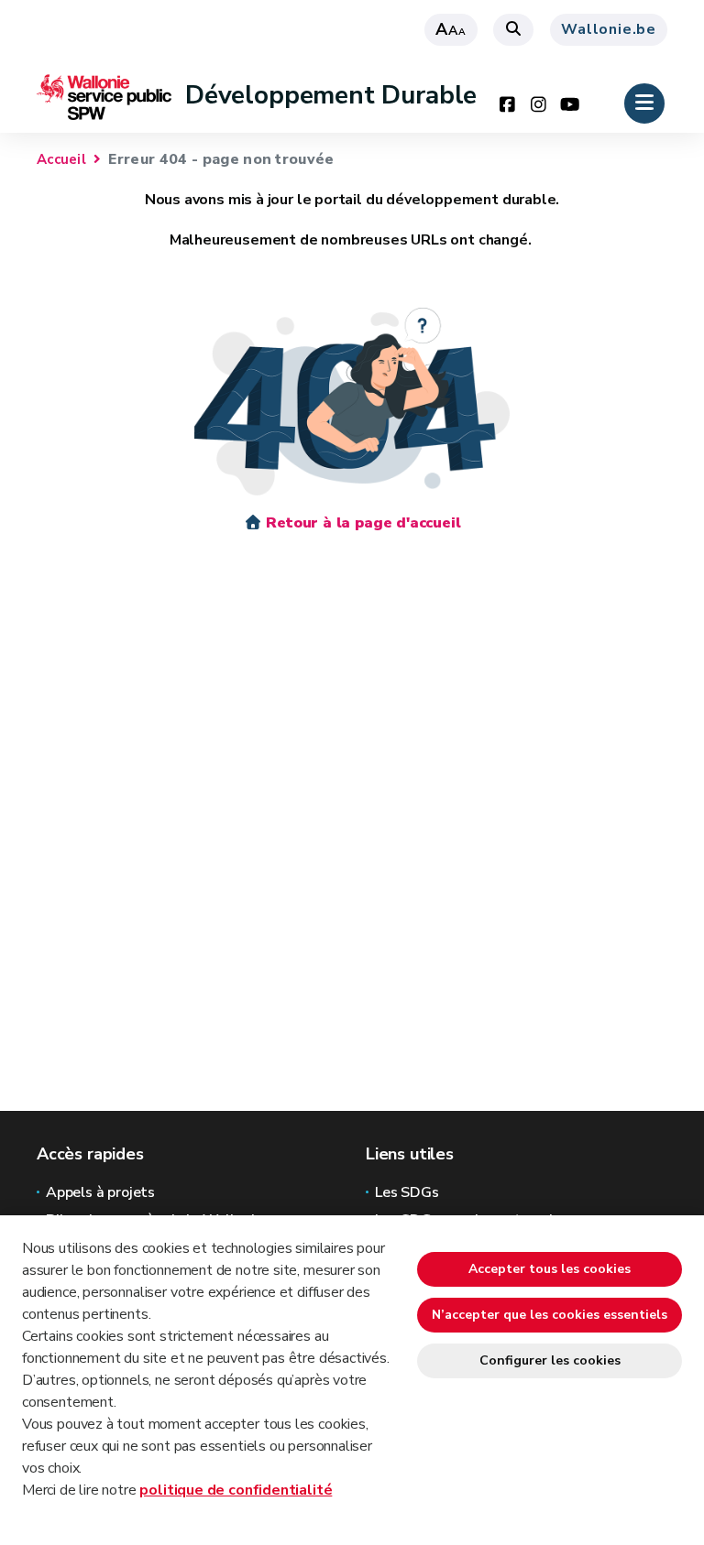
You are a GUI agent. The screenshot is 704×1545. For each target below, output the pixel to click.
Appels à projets (100, 1192)
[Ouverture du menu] (644, 103)
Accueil (61, 159)
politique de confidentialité (235, 1490)
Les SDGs (407, 1192)
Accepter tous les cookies (549, 1269)
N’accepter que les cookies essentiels (549, 1314)
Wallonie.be (608, 29)
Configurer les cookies (550, 1360)
